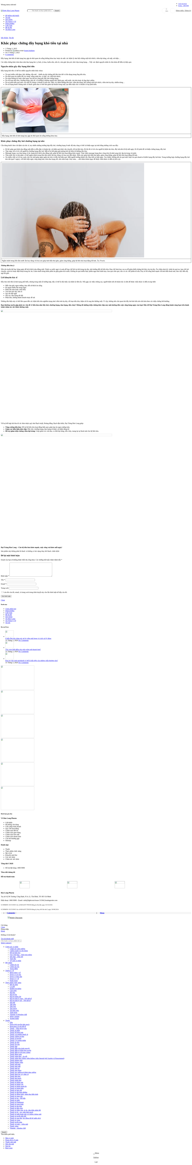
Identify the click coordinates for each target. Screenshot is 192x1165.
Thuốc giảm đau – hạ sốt (18, 1056)
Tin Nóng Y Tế (10, 621)
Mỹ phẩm (8, 963)
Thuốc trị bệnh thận (17, 1088)
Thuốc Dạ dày (15, 1044)
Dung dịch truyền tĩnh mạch (19, 1024)
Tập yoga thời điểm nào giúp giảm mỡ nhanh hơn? (23, 649)
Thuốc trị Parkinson (17, 1102)
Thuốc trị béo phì (16, 1090)
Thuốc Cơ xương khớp (18, 1040)
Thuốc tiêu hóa (15, 1076)
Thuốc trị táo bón (16, 1106)
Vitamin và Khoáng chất (18, 1014)
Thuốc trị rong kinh (16, 1104)
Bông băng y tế (15, 973)
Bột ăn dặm (14, 985)
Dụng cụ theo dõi (16, 977)
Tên (3, 580)
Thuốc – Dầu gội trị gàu (18, 1028)
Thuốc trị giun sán (16, 1096)
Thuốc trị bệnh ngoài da (18, 1086)
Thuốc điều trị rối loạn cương (20, 1052)
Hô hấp (12, 993)
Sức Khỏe (4, 38)
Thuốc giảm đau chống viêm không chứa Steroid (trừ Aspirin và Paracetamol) (37, 1058)
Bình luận (5, 576)
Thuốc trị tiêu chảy (16, 1108)
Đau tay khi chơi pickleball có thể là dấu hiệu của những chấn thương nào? (31, 661)
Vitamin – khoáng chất (18, 1128)
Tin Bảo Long (10, 619)
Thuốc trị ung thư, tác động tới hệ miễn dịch (25, 1118)
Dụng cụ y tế (14, 979)
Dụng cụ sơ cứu (15, 975)
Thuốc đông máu (16, 1054)
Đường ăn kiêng (15, 989)
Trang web (4, 588)
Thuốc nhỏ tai (15, 1068)
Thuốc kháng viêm (16, 1062)
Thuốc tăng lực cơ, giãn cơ (19, 1074)
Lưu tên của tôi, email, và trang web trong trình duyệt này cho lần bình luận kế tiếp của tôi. (35, 592)
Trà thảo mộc (14, 1010)
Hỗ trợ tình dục (15, 953)
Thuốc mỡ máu (15, 1064)
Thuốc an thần (15, 1030)
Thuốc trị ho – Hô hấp (17, 1098)
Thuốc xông (14, 1126)
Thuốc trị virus (15, 1120)
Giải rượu (13, 991)
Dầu (11, 1022)
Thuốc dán (13, 1046)
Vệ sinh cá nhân (15, 961)
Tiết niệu (13, 1004)
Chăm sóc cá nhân (11, 947)
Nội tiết (12, 1002)
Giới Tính (8, 613)
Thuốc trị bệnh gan (16, 1082)
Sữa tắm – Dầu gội (16, 957)
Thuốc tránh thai (15, 1080)
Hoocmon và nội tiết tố (18, 1026)
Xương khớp (14, 1018)
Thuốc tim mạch (15, 1078)
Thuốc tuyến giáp (16, 1122)
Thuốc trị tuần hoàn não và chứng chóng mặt (25, 1114)
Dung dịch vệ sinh (11, 1140)
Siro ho (7, 1146)
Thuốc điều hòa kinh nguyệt (20, 1048)
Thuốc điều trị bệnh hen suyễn (20, 1050)
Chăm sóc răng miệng (17, 949)
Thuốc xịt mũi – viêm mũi (19, 1124)
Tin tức (11, 38)
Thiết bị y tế (9, 971)
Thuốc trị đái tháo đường (18, 1092)
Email (3, 584)
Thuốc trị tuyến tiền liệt (18, 1116)
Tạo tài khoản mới (7, 939)
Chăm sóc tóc (14, 967)
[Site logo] (10, 11)
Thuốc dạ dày (14, 1042)
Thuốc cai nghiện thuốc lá (19, 1034)
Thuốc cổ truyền (15, 1038)
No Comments (23, 640)
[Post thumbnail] (9, 636)
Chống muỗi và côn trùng (19, 951)
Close (3, 600)
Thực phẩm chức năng (13, 983)
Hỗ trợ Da (13, 995)
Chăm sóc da (14, 965)
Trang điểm (14, 969)
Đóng (3, 931)
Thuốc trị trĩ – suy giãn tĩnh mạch (21, 1112)
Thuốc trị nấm (15, 1100)
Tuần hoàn (13, 1012)
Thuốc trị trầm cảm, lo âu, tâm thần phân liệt (25, 1110)
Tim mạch (13, 1008)
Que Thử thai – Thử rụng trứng (21, 955)
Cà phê (12, 987)
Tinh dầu (13, 959)
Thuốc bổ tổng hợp (16, 1032)
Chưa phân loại (10, 609)
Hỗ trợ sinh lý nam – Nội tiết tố (21, 999)
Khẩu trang (14, 981)
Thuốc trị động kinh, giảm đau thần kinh (24, 1094)
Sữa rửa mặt (9, 1144)
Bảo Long (8, 1148)
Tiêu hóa (13, 1006)
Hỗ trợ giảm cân (15, 997)
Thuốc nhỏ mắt (15, 1066)
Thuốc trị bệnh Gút (16, 1084)
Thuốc (7, 1020)
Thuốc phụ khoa (15, 1070)
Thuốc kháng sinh (16, 1060)
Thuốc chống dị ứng (17, 1036)
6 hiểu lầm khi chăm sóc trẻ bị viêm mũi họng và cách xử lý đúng (28, 638)
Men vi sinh (9, 1138)
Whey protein (14, 1016)
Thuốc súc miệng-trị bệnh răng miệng (23, 1072)
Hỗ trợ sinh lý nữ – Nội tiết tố (20, 1000)
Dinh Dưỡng (9, 611)
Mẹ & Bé (8, 615)
